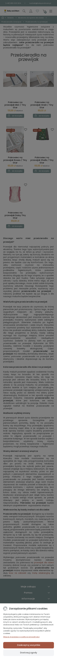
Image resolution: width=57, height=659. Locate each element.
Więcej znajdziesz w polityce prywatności (21, 637)
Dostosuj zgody (28, 652)
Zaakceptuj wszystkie (28, 645)
